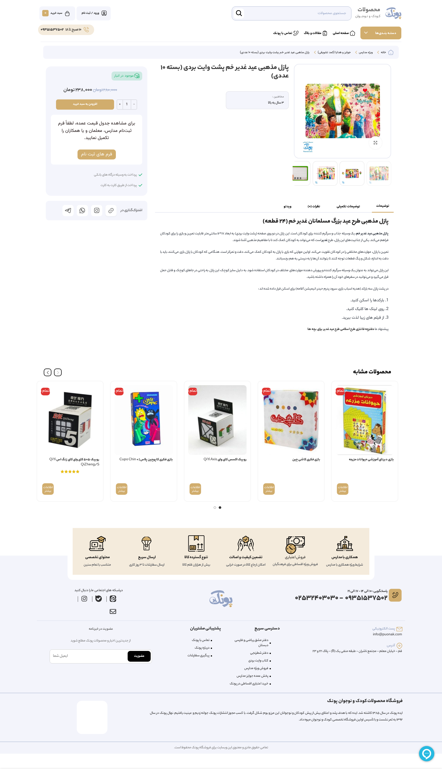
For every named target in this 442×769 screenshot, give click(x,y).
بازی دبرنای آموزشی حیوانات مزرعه (371, 459)
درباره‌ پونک (202, 648)
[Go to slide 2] (215, 507)
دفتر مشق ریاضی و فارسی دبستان (251, 643)
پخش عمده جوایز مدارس (252, 676)
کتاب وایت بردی (258, 660)
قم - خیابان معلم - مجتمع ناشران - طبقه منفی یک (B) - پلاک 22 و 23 (357, 651)
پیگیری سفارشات (198, 655)
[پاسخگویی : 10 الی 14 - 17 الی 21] (395, 595)
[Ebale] (98, 598)
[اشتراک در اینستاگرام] (96, 210)
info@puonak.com (387, 634)
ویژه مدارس (365, 53)
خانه (383, 53)
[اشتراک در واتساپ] (82, 210)
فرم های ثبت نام (96, 154)
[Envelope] (112, 611)
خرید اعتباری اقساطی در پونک (249, 683)
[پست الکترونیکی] (399, 629)
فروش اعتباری (295, 558)
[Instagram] (84, 598)
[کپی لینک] (111, 210)
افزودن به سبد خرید (85, 104)
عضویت (139, 656)
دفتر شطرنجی (259, 653)
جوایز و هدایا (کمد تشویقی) (334, 53)
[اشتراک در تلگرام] (68, 210)
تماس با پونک (200, 640)
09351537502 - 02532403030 (341, 598)
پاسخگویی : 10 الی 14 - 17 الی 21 (368, 591)
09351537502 (52, 30)
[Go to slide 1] (220, 507)
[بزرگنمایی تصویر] (375, 142)
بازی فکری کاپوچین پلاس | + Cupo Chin (146, 459)
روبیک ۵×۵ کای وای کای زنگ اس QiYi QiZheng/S (74, 462)
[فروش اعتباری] (295, 545)
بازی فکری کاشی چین (306, 459)
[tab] (383, 206)
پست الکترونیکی (383, 629)
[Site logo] (393, 13)
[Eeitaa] (113, 598)
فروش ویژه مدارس (256, 668)
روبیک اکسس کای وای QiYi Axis (225, 459)
